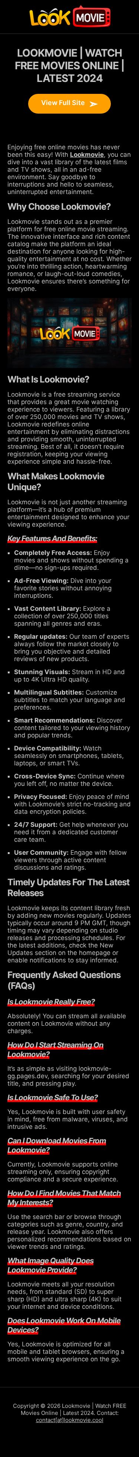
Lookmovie (87, 154)
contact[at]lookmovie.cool (69, 1419)
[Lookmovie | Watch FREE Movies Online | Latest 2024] (69, 17)
